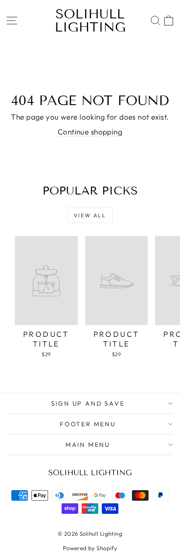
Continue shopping (90, 131)
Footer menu (88, 424)
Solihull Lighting (90, 20)
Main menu (88, 445)
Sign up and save (88, 403)
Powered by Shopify (90, 547)
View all (90, 215)
